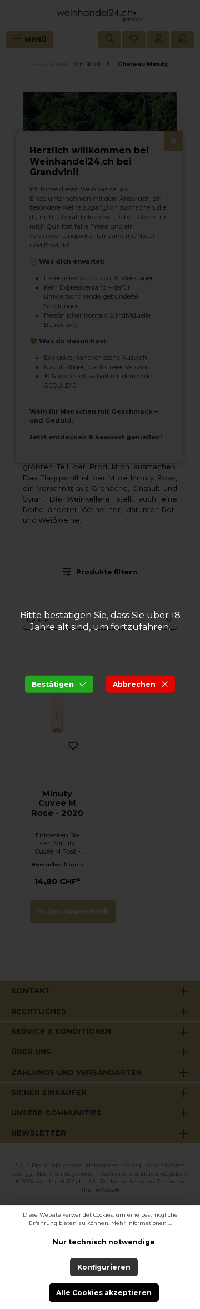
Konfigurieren (104, 1267)
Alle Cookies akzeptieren (104, 1292)
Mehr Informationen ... (141, 1223)
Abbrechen (134, 684)
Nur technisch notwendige (104, 1242)
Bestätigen (53, 684)
